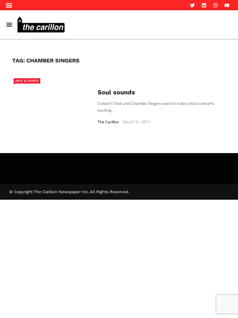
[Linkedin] (204, 5)
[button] (8, 5)
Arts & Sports (27, 81)
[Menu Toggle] (9, 24)
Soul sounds (116, 92)
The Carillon (108, 122)
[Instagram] (215, 5)
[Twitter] (192, 5)
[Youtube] (227, 5)
